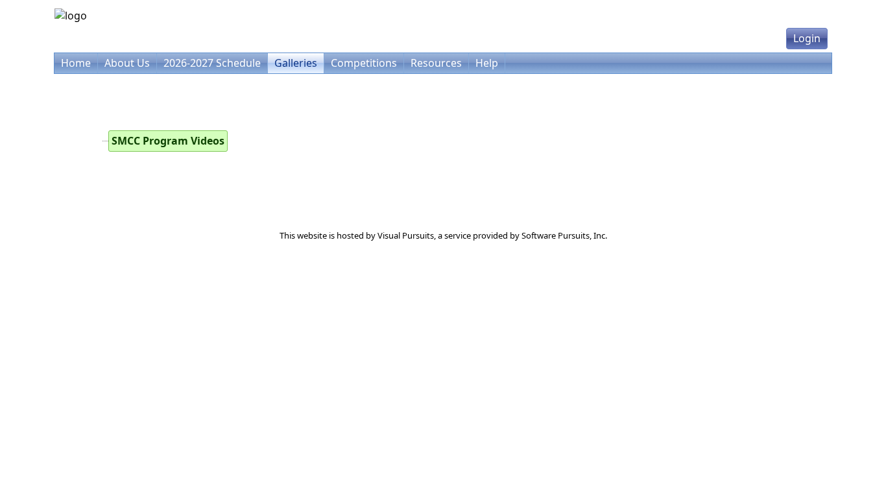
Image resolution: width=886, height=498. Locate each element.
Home (76, 63)
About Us (127, 63)
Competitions (364, 63)
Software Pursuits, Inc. (564, 235)
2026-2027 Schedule (212, 63)
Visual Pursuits (405, 235)
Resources (436, 63)
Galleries (295, 63)
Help (486, 63)
